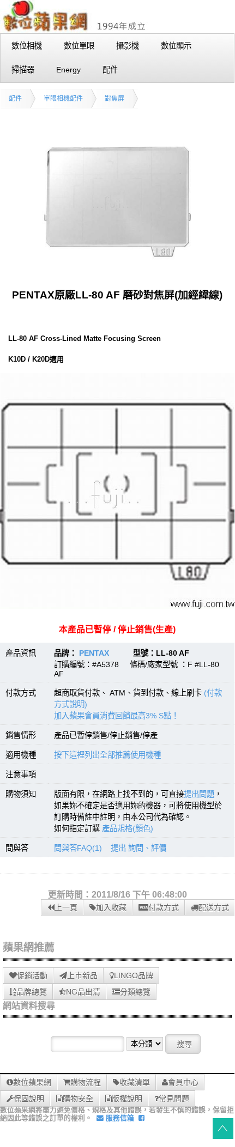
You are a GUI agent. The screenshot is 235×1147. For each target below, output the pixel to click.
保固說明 (29, 1098)
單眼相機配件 (63, 98)
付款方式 (163, 907)
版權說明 (127, 1098)
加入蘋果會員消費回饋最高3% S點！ (116, 715)
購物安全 (78, 1098)
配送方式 (213, 907)
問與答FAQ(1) (78, 848)
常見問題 (174, 1098)
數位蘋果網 (32, 1082)
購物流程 (85, 1082)
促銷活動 (32, 975)
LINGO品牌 (133, 975)
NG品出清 (83, 991)
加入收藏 (111, 907)
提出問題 (199, 794)
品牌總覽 (31, 991)
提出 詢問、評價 (138, 848)
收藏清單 (134, 1082)
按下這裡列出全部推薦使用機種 (107, 755)
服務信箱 (119, 1118)
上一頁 (66, 907)
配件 (15, 98)
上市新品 (82, 975)
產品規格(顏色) (127, 828)
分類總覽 (135, 991)
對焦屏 (114, 98)
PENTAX (94, 653)
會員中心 (183, 1082)
